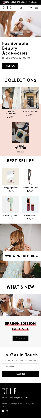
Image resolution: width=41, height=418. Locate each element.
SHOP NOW (10, 66)
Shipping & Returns (16, 404)
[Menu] (37, 8)
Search (4, 404)
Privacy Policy (29, 404)
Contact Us (5, 406)
